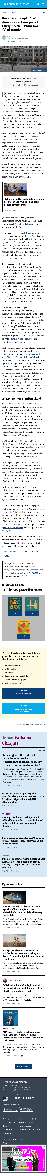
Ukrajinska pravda (17, 155)
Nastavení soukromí (26, 1126)
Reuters (39, 70)
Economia (6, 1126)
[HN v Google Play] (10, 1109)
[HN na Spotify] (29, 1098)
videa (13, 435)
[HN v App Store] (26, 1109)
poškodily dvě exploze (12, 527)
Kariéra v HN (7, 1129)
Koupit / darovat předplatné (12, 1139)
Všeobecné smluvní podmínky (29, 1129)
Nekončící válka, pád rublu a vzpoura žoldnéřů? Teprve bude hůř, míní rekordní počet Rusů (24, 202)
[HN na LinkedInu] (26, 1098)
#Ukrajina (34, 552)
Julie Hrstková (15, 981)
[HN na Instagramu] (23, 1098)
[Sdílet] (40, 12)
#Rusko (24, 552)
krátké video (17, 339)
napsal (14, 475)
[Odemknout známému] (44, 12)
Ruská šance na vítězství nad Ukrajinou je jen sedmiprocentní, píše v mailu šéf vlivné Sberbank (23, 841)
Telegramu (30, 224)
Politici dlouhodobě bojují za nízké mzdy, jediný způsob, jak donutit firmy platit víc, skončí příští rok (23, 988)
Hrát (15, 613)
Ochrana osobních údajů (27, 1119)
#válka (6, 556)
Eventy (5, 1143)
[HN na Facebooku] (19, 1098)
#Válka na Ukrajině (11, 552)
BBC (29, 124)
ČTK (8, 36)
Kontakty (6, 1119)
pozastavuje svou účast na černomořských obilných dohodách (21, 357)
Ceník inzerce (7, 1133)
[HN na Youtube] (33, 1098)
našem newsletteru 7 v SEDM (24, 573)
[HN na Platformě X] (16, 1098)
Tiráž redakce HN (9, 1122)
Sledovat (16, 85)
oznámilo (31, 233)
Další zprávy (23, 1066)
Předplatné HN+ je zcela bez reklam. (34, 724)
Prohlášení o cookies (26, 1122)
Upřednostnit (33, 85)
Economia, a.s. (17, 1085)
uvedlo (12, 267)
